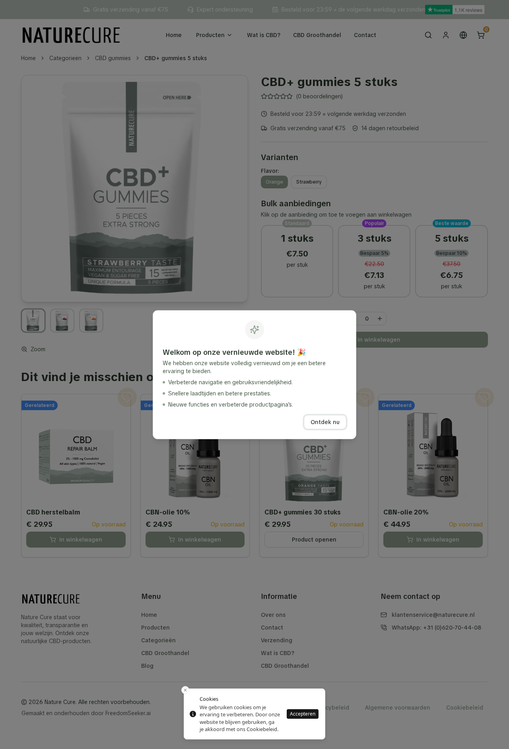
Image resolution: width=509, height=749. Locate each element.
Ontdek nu (325, 422)
